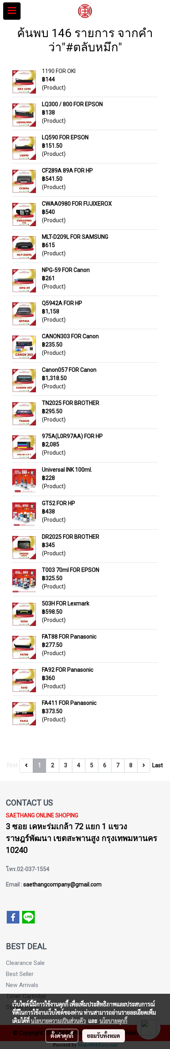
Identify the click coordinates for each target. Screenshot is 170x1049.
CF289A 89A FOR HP (67, 170)
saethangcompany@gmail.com (62, 884)
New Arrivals (22, 985)
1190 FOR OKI (59, 71)
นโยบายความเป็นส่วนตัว (58, 1020)
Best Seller (20, 974)
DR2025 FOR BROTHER (70, 537)
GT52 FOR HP (58, 503)
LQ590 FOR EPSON (65, 137)
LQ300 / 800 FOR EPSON (72, 104)
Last (157, 765)
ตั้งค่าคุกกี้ (62, 1035)
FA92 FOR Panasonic (67, 670)
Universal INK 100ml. (67, 469)
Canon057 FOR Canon (69, 370)
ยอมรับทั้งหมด (103, 1035)
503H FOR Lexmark (65, 603)
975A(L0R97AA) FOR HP (72, 436)
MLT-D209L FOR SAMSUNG (75, 237)
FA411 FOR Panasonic (69, 703)
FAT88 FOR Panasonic (69, 636)
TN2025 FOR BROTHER (70, 403)
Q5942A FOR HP (62, 303)
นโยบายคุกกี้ (113, 1020)
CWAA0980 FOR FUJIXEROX (77, 203)
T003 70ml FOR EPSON (70, 570)
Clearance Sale (25, 963)
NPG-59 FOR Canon (66, 270)
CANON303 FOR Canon (70, 336)
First (12, 765)
